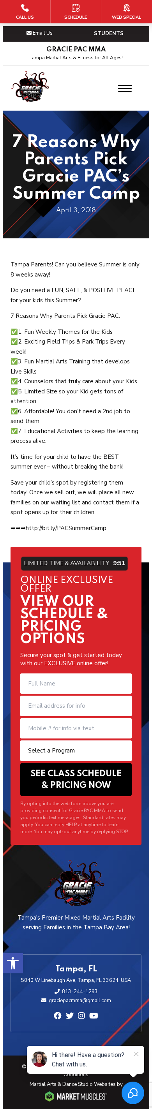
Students (109, 33)
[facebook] (58, 1016)
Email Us (43, 33)
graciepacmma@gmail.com (80, 1000)
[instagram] (81, 1016)
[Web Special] (126, 11)
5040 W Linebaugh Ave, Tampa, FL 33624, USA (76, 980)
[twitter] (70, 1016)
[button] (13, 963)
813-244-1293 (80, 991)
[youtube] (93, 1016)
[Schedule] (76, 11)
